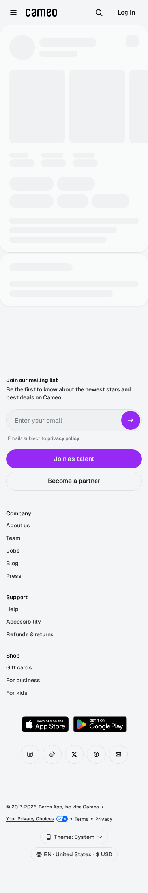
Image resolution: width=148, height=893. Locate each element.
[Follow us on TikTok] (52, 754)
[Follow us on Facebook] (96, 754)
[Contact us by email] (118, 754)
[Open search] (99, 13)
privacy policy (63, 438)
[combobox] (74, 837)
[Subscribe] (130, 420)
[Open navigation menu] (13, 13)
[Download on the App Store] (45, 724)
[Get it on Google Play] (100, 724)
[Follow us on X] (74, 754)
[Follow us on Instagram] (30, 754)
